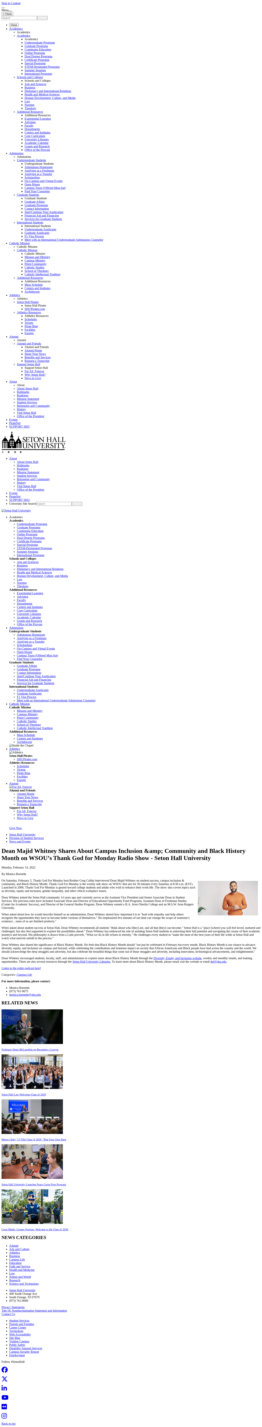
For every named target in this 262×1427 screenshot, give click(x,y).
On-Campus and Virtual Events (44, 181)
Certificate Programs (37, 60)
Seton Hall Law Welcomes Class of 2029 (24, 1094)
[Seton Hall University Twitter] (6, 1380)
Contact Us (8, 1314)
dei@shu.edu (218, 961)
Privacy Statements (13, 1307)
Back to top (9, 1423)
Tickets (29, 322)
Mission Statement (28, 399)
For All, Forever (34, 371)
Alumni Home (33, 350)
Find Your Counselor (37, 191)
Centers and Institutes (37, 132)
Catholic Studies (34, 267)
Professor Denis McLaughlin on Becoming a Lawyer (30, 1049)
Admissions (16, 153)
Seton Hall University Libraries (91, 961)
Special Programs (35, 63)
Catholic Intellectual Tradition (42, 274)
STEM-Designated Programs (42, 66)
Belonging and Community (33, 405)
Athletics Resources (29, 312)
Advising (30, 122)
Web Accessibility (20, 1334)
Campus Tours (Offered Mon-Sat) (45, 187)
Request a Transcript (37, 360)
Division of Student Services (26, 838)
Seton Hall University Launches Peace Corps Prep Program (34, 1184)
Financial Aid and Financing (42, 215)
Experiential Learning (38, 118)
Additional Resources (30, 111)
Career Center (17, 1327)
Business (30, 87)
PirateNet (15, 423)
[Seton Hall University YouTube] (6, 1398)
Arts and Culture (19, 1249)
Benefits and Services (38, 357)
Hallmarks (23, 392)
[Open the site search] (3, 7)
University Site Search (22, 503)
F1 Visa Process (34, 236)
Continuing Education (38, 49)
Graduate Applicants (37, 232)
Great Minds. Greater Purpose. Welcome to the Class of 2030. (35, 1229)
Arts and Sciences (35, 84)
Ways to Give (33, 378)
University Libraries (37, 139)
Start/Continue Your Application (44, 212)
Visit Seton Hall (26, 412)
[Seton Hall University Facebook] (6, 1371)
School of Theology (37, 271)
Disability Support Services (25, 1348)
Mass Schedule (34, 284)
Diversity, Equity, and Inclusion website (177, 958)
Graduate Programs (36, 46)
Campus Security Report (24, 1351)
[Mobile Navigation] (10, 11)
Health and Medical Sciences (42, 94)
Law (27, 101)
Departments (32, 129)
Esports (29, 333)
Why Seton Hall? (35, 374)
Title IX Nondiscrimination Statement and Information (34, 1310)
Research (14, 1280)
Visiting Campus (19, 1341)
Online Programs (35, 53)
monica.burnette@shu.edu (25, 994)
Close (14, 25)
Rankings (22, 395)
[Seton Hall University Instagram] (5, 1417)
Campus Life (24, 974)
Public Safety (17, 1344)
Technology (16, 1331)
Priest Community (35, 264)
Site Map (14, 1338)
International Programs (38, 73)
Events (13, 419)
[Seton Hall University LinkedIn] (5, 1389)
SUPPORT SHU (19, 426)
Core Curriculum (35, 136)
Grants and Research (37, 146)
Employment (17, 1355)
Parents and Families (21, 1324)
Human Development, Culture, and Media (50, 98)
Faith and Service (19, 1266)
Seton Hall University (22, 834)
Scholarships (32, 177)
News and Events (19, 841)
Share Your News (35, 354)
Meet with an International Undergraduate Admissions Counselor (64, 239)
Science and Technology (24, 1283)
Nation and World (20, 1276)
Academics (16, 28)
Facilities (30, 329)
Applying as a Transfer (38, 174)
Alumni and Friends (29, 343)
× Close (7, 13)
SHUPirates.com (35, 309)
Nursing (29, 104)
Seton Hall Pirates (28, 302)
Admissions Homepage (39, 167)
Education (15, 1263)
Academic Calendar (37, 143)
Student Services (27, 402)
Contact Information (37, 208)
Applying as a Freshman (39, 170)
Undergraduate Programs (40, 42)
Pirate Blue (31, 326)
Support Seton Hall (28, 364)
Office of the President (30, 416)
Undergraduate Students (31, 160)
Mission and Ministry (37, 257)
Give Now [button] (15, 828)
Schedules (31, 319)
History (21, 409)
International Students (30, 222)
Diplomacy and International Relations (48, 91)
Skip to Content (11, 3)
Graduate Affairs (35, 201)
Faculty (29, 125)
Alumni (13, 336)
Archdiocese (32, 291)
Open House (32, 184)
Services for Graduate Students (43, 219)
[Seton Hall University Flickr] (5, 1408)
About (13, 381)
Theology (30, 108)
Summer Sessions (35, 70)
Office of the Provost (37, 149)
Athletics (14, 295)
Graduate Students (28, 194)
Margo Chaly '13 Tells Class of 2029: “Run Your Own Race (34, 1139)
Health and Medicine (22, 1270)
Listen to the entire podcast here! (21, 968)
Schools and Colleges (30, 77)
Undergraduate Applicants (40, 229)
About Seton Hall (27, 388)
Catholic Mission (19, 243)
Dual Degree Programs (38, 56)
